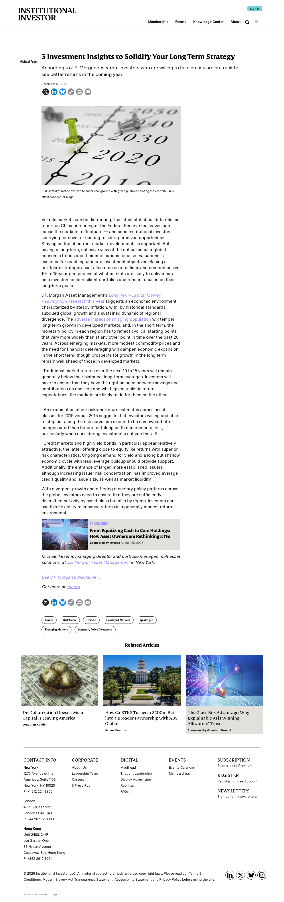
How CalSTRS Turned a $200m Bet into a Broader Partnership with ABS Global (141, 718)
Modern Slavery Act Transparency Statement (78, 880)
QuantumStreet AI (219, 730)
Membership (158, 22)
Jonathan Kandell (35, 724)
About (236, 22)
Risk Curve (69, 620)
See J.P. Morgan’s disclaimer (69, 577)
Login (54, 894)
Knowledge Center (208, 22)
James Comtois (116, 730)
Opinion (91, 620)
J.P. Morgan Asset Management (98, 562)
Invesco (114, 542)
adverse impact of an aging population (112, 319)
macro (73, 586)
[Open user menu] (257, 20)
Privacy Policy (170, 880)
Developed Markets (118, 620)
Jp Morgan (146, 620)
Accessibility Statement (133, 880)
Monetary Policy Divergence (95, 629)
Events (181, 22)
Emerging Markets (56, 629)
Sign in (255, 8)
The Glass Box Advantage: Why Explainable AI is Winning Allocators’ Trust (218, 718)
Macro (49, 620)
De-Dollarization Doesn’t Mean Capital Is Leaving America (54, 715)
